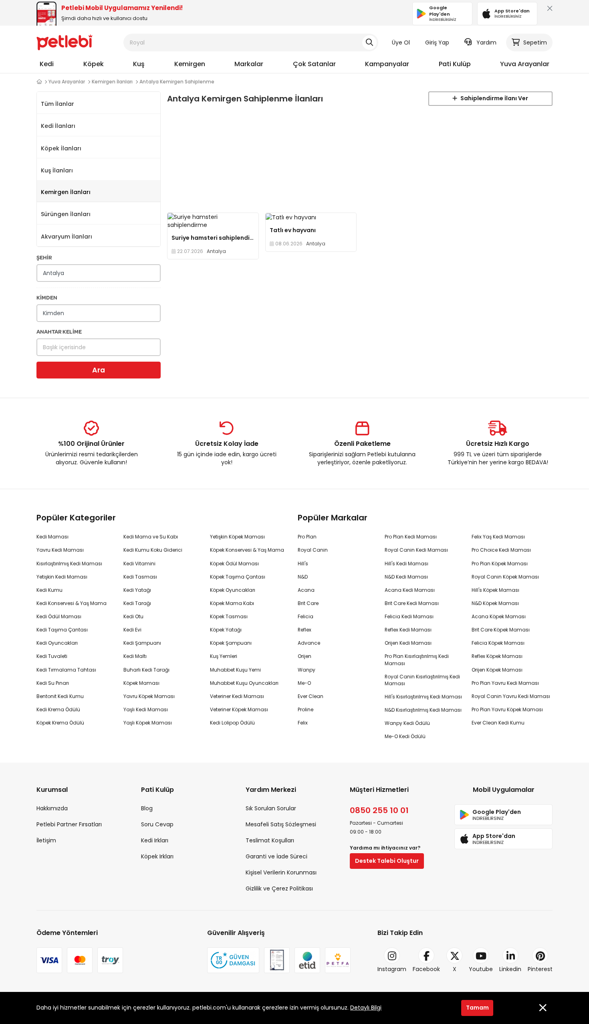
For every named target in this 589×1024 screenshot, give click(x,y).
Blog (147, 808)
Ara (98, 370)
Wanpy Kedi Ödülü (407, 723)
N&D (303, 576)
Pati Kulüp (455, 64)
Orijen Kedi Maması (408, 642)
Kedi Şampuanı (142, 642)
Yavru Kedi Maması (60, 549)
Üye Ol (401, 42)
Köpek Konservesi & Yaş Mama (247, 549)
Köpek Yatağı (226, 629)
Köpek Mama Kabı (232, 603)
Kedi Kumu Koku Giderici (152, 549)
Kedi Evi (132, 629)
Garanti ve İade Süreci (276, 856)
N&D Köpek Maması (495, 603)
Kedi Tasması (140, 576)
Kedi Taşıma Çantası (62, 629)
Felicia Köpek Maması (498, 642)
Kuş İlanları (57, 170)
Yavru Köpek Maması (149, 696)
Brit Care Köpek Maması (501, 629)
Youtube (481, 969)
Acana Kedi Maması (410, 590)
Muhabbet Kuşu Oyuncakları (244, 683)
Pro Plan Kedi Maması (411, 536)
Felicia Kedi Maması (409, 616)
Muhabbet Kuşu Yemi (235, 669)
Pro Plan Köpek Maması (500, 563)
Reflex (304, 629)
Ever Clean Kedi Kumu (498, 722)
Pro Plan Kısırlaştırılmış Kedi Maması (417, 659)
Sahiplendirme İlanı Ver (493, 98)
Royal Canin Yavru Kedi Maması (511, 696)
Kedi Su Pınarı (52, 683)
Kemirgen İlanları (66, 192)
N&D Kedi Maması (406, 576)
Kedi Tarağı (137, 603)
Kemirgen (189, 64)
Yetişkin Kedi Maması (61, 576)
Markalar (248, 64)
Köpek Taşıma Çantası (237, 576)
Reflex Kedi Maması (408, 629)
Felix (303, 722)
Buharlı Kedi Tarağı (146, 669)
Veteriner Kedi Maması (237, 696)
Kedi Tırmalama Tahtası (66, 669)
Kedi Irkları (154, 840)
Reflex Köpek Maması (497, 656)
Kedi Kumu (49, 590)
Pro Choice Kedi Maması (501, 549)
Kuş (139, 64)
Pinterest (540, 969)
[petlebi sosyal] (39, 81)
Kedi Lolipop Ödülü (232, 722)
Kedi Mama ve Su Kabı (150, 536)
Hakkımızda (52, 808)
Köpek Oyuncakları (232, 590)
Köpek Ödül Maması (234, 563)
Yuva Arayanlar (524, 64)
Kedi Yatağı (137, 590)
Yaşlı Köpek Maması (147, 722)
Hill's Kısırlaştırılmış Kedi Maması (423, 696)
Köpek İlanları (61, 148)
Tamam (477, 1008)
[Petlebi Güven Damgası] (233, 960)
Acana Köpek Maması (499, 616)
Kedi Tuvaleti (51, 656)
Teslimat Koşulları (270, 840)
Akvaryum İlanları (66, 237)
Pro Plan (307, 536)
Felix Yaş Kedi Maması (498, 536)
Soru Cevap (157, 824)
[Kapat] (548, 10)
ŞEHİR (44, 257)
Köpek (93, 64)
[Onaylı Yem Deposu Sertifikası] (277, 960)
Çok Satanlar (314, 64)
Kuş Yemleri (223, 656)
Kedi (47, 64)
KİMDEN (46, 297)
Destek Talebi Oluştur (387, 861)
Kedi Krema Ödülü (58, 709)
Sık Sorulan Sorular (271, 808)
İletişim (46, 840)
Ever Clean (310, 696)
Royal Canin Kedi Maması (416, 549)
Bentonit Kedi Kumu (60, 696)
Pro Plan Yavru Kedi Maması (505, 683)
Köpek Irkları (157, 856)
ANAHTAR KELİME (59, 331)
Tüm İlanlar (57, 104)
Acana (306, 590)
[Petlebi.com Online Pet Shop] (64, 42)
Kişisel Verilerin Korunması (281, 872)
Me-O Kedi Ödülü (405, 736)
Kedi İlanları (58, 126)
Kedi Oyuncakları (57, 642)
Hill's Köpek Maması (495, 590)
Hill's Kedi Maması (406, 563)
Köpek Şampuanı (231, 642)
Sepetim (535, 42)
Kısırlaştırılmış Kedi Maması (69, 563)
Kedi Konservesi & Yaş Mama (71, 603)
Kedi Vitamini (139, 563)
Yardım (486, 42)
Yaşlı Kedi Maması (145, 709)
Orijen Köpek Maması (497, 669)
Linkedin (510, 969)
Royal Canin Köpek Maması (505, 576)
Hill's (303, 563)
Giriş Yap (437, 42)
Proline (305, 709)
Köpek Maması (141, 683)
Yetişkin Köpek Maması (237, 536)
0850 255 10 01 (379, 810)
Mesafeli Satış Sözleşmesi (281, 824)
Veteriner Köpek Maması (239, 709)
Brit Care (308, 603)
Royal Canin (313, 549)
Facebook (426, 969)
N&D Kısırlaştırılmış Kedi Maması (423, 709)
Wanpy (306, 669)
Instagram (391, 969)
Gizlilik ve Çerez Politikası (279, 888)
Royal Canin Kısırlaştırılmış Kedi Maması (422, 680)
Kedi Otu (133, 616)
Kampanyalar (387, 64)
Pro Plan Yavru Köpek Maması (507, 709)
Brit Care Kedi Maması (412, 603)
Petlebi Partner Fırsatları (69, 824)
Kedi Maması (52, 536)
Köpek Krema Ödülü (60, 722)
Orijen (304, 656)
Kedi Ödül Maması (58, 616)
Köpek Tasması (229, 616)
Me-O (304, 683)
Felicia (305, 616)
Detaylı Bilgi (365, 1008)
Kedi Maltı (135, 656)
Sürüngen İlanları (66, 214)
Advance (309, 642)
